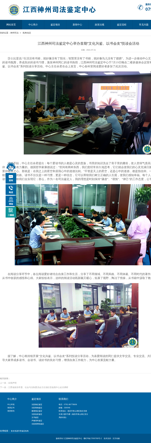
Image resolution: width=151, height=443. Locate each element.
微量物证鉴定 (37, 411)
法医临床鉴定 (37, 414)
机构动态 (27, 33)
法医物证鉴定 (37, 404)
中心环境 (10, 404)
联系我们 (63, 399)
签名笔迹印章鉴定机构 (20, 431)
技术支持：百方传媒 (112, 438)
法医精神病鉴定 (38, 424)
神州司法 (14, 33)
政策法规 (99, 24)
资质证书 (10, 408)
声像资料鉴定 (37, 421)
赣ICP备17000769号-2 (93, 438)
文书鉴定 (35, 417)
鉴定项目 (55, 24)
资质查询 (10, 411)
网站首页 (11, 24)
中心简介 (33, 24)
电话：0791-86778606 (68, 404)
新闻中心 (77, 24)
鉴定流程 (121, 24)
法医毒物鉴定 (37, 408)
